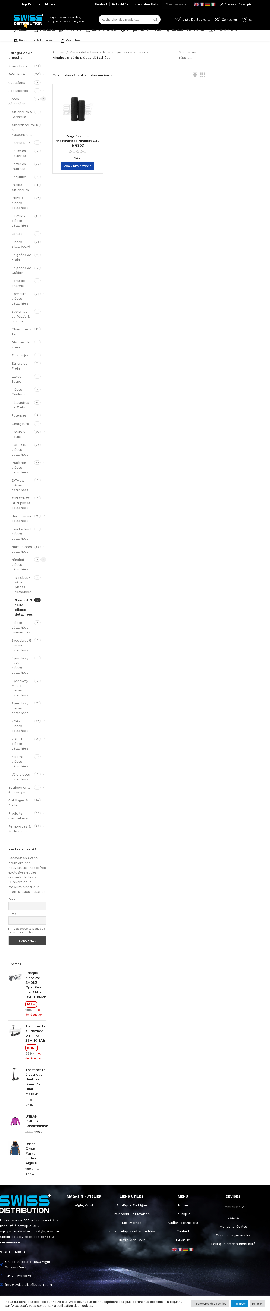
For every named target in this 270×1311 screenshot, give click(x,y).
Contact (183, 1231)
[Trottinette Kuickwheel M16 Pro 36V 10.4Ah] (15, 1042)
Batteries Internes (19, 166)
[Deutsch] (207, 4)
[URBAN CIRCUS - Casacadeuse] (15, 1124)
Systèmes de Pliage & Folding (21, 316)
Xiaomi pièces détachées (20, 761)
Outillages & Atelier (18, 802)
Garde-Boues (17, 378)
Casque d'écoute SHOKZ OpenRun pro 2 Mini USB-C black (35, 985)
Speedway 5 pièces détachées (21, 645)
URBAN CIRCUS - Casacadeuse (36, 1121)
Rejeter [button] (257, 1303)
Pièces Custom (18, 391)
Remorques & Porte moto (19, 828)
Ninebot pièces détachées (20, 564)
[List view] (187, 75)
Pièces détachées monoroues (21, 627)
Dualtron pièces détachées (20, 467)
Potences (19, 415)
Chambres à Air (22, 331)
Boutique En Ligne (132, 1205)
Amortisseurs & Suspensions (22, 130)
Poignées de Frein (21, 257)
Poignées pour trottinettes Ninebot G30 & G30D (78, 141)
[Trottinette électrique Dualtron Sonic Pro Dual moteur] (15, 1087)
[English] (196, 4)
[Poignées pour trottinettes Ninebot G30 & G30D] (78, 109)
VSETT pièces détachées (20, 744)
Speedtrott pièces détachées (20, 298)
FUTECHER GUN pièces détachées (21, 503)
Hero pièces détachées (21, 518)
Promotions (17, 66)
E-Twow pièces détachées (20, 485)
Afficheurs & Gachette (22, 114)
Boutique (182, 1214)
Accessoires (18, 91)
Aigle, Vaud (84, 1205)
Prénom (13, 899)
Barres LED (21, 143)
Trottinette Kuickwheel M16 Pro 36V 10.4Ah (35, 1033)
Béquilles (19, 177)
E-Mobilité (16, 74)
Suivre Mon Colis (131, 1240)
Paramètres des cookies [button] (209, 1303)
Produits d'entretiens (18, 815)
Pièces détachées (16, 101)
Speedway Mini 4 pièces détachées (20, 688)
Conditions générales (233, 1235)
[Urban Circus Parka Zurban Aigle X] (15, 1159)
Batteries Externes (19, 153)
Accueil (58, 52)
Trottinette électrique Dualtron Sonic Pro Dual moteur (35, 1082)
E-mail (13, 914)
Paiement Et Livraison (132, 1214)
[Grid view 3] (202, 75)
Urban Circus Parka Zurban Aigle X (31, 1153)
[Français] (202, 4)
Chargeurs (20, 424)
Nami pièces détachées (22, 549)
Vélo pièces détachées (21, 776)
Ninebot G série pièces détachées (24, 607)
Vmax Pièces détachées (20, 726)
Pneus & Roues (18, 434)
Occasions (16, 83)
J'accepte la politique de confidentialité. (26, 930)
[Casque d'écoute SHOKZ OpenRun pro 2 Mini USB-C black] (15, 994)
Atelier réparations (183, 1223)
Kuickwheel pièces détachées (21, 534)
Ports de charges (18, 283)
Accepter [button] (240, 1303)
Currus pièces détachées (20, 203)
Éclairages (20, 355)
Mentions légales (233, 1226)
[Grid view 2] (195, 75)
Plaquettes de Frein (20, 405)
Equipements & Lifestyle (19, 789)
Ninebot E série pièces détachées (23, 585)
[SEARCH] (156, 19)
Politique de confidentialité (233, 1244)
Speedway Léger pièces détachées (20, 665)
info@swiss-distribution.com (28, 1285)
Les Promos (131, 1223)
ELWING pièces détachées (20, 220)
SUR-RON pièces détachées (20, 450)
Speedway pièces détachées (20, 708)
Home (183, 1205)
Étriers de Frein (20, 365)
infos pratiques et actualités (131, 1231)
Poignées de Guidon (21, 270)
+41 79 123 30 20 (18, 1276)
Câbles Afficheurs (20, 187)
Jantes (17, 234)
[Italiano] (213, 4)
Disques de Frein (21, 344)
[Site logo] (29, 19)
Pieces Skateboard (21, 244)
